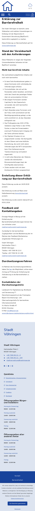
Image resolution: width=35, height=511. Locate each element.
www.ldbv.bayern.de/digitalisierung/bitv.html (18, 313)
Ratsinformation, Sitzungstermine (16, 378)
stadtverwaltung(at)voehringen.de (14, 227)
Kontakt (17, 476)
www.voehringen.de (9, 46)
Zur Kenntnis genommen (17, 503)
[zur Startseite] (7, 6)
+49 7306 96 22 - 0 (14, 355)
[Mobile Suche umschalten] (9, 14)
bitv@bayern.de (12, 311)
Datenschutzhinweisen (17, 498)
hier (10, 269)
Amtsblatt (9, 382)
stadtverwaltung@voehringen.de (18, 360)
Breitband (9, 396)
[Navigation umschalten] (3, 15)
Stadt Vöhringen (12, 332)
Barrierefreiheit (17, 480)
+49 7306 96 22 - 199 (14, 358)
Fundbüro (8, 392)
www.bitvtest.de (21, 193)
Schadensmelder (11, 389)
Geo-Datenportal (11, 385)
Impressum (18, 509)
